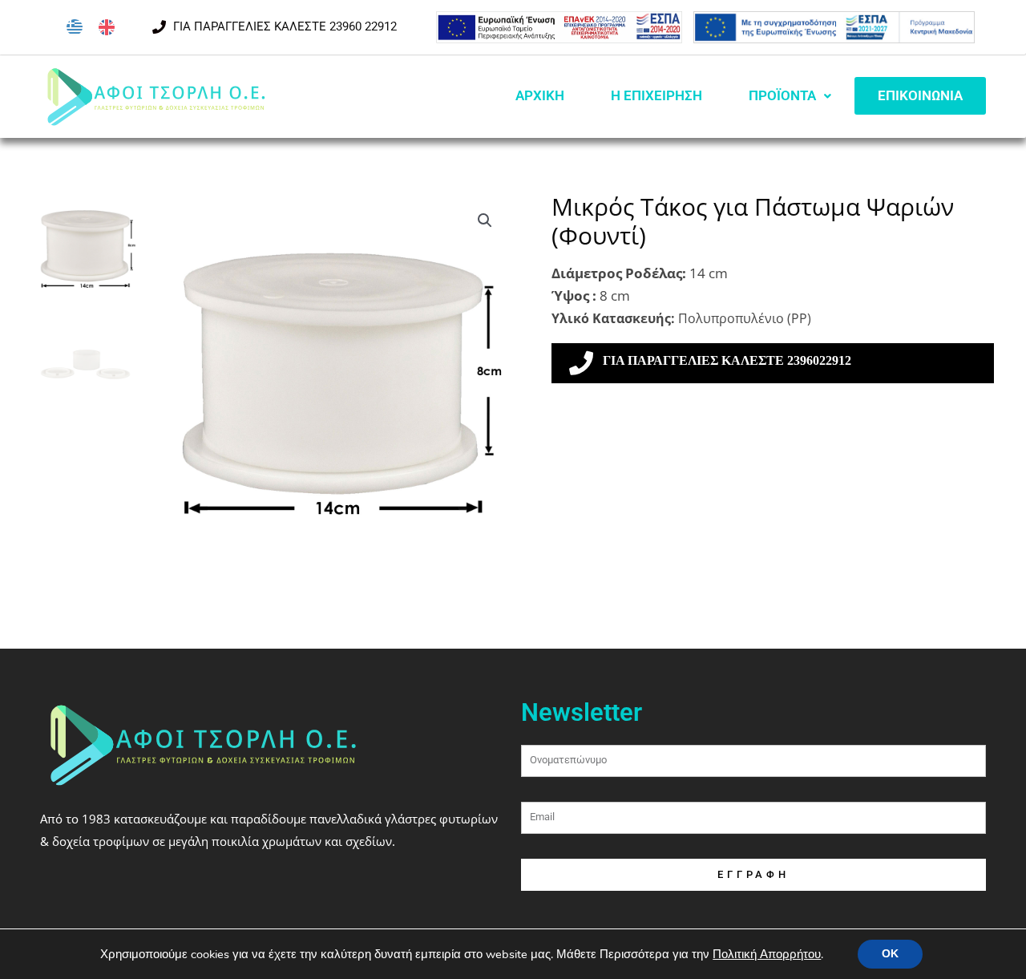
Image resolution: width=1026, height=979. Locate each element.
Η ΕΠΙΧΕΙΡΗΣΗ (656, 95)
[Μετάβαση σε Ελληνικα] (75, 27)
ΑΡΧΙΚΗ (539, 95)
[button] (485, 220)
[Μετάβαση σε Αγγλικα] (107, 27)
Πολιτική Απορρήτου (767, 954)
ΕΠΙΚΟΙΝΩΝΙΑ (920, 95)
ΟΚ (890, 953)
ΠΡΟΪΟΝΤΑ (782, 95)
